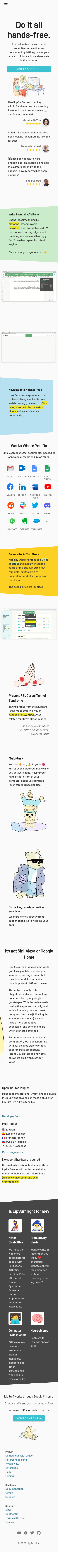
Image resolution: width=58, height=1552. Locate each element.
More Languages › (12, 1152)
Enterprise (11, 1467)
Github (9, 1492)
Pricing (9, 1475)
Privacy (9, 1522)
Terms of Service (15, 1517)
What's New (12, 1463)
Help (8, 1471)
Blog (8, 1509)
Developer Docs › (12, 1116)
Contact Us (11, 1513)
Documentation (14, 1488)
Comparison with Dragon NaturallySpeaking (19, 1457)
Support (10, 1496)
